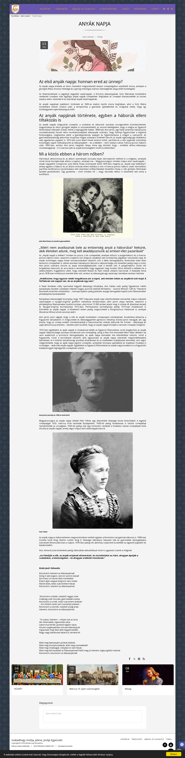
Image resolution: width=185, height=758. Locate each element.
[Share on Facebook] (129, 659)
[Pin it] (139, 659)
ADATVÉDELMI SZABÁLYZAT (44, 746)
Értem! (174, 754)
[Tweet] (134, 659)
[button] (168, 9)
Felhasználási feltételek (20, 746)
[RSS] (143, 659)
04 (16, 669)
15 (72, 669)
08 (127, 669)
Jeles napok (25, 16)
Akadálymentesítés (65, 746)
